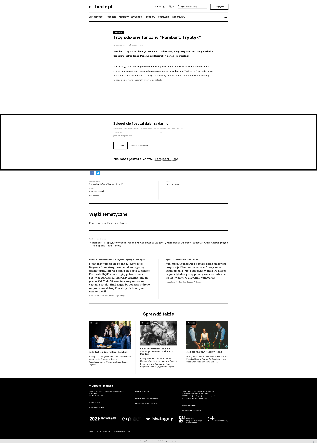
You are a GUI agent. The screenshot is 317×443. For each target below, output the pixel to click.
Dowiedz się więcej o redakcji (146, 403)
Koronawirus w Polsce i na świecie (108, 223)
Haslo (160, 133)
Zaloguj (120, 145)
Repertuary (178, 16)
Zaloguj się (219, 6)
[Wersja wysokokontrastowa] (164, 6)
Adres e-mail (117, 133)
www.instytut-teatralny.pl (191, 410)
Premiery (150, 16)
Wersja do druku (138, 45)
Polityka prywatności (122, 431)
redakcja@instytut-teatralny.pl (146, 398)
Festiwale (163, 16)
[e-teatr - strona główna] (100, 8)
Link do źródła (94, 196)
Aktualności (96, 16)
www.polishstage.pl (96, 407)
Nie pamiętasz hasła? (140, 145)
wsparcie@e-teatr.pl (189, 405)
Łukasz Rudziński (172, 184)
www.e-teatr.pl (94, 402)
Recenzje (111, 16)
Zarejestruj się (166, 159)
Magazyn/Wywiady (130, 16)
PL (170, 6)
